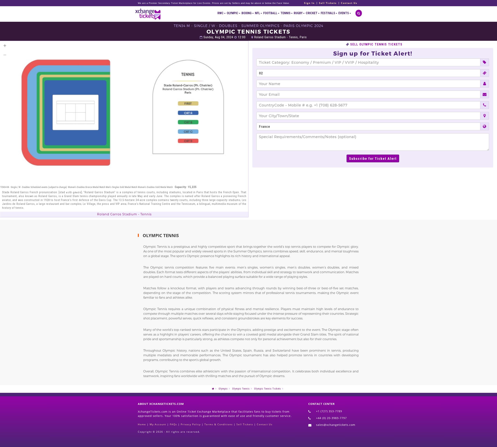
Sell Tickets (328, 3)
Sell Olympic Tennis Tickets (376, 44)
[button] (5, 45)
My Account (158, 424)
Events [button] (343, 13)
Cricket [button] (312, 13)
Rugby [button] (298, 13)
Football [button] (270, 13)
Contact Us (349, 3)
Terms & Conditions (218, 424)
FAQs (173, 424)
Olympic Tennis (241, 388)
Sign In (309, 3)
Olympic (223, 388)
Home (142, 424)
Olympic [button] (233, 13)
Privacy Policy (191, 424)
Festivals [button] (328, 13)
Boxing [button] (247, 13)
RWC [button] (220, 13)
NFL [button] (258, 13)
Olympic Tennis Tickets (267, 388)
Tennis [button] (286, 13)
